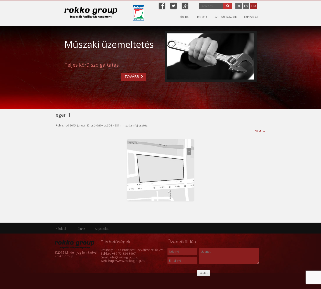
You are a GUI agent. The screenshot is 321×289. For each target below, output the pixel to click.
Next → (260, 131)
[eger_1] (160, 170)
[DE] (258, 4)
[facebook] (162, 5)
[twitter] (173, 5)
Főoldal (184, 17)
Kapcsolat (251, 17)
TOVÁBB (131, 76)
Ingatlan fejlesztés (135, 125)
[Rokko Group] (90, 12)
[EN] (260, 4)
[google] (185, 5)
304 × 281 (113, 125)
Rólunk (202, 17)
